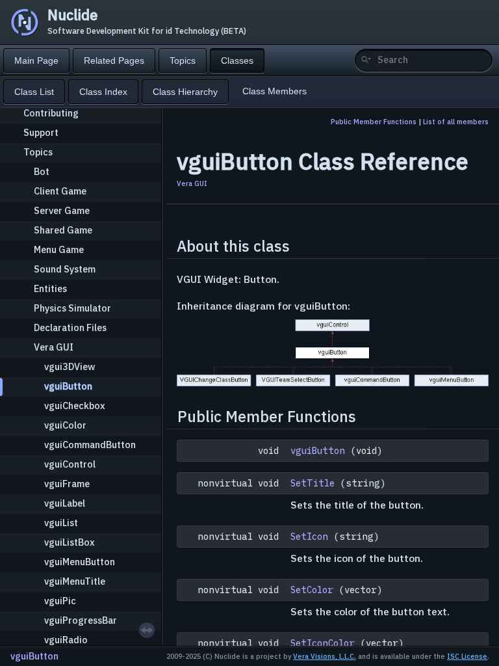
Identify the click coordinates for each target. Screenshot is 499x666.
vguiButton (68, 386)
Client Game (60, 191)
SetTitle (312, 483)
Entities (50, 288)
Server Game (62, 210)
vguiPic (60, 600)
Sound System (65, 269)
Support (40, 132)
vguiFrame (67, 483)
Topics (38, 152)
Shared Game (63, 230)
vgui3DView (70, 366)
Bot (41, 171)
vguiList (61, 522)
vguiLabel (64, 503)
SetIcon (309, 536)
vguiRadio (66, 639)
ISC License (467, 656)
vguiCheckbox (74, 405)
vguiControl (70, 464)
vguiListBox (69, 542)
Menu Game (59, 249)
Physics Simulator (72, 308)
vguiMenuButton (79, 561)
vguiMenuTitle (74, 581)
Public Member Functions (373, 121)
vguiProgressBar (80, 620)
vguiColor (65, 425)
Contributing (51, 113)
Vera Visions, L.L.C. (324, 656)
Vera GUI (53, 347)
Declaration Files (70, 327)
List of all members (456, 121)
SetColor (311, 590)
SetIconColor (322, 643)
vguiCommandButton (90, 444)
